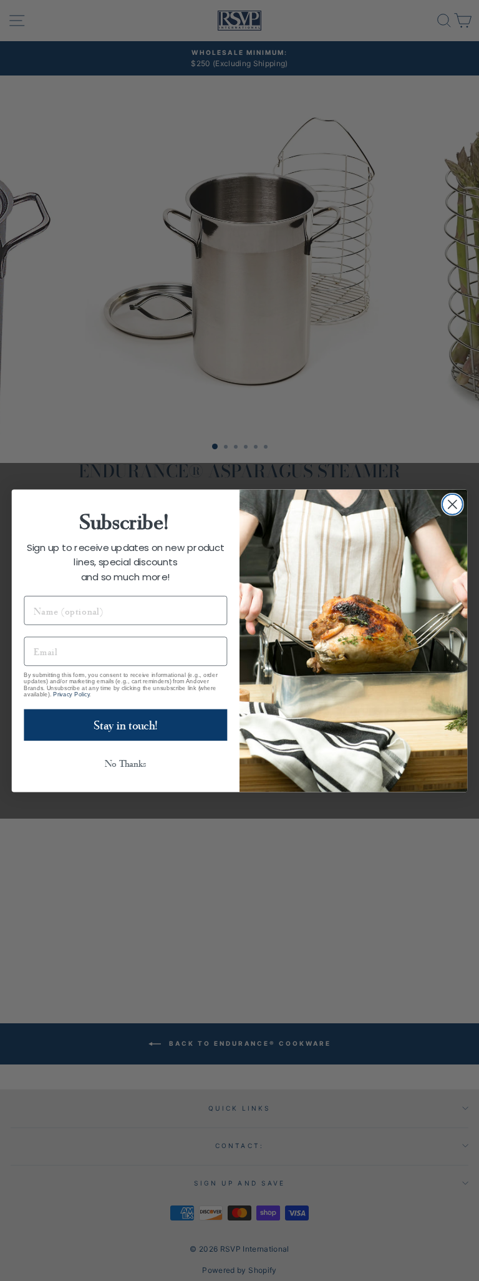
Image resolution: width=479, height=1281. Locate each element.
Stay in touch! (126, 724)
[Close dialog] (452, 504)
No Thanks (125, 763)
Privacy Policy (71, 694)
